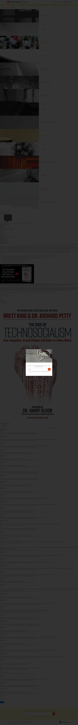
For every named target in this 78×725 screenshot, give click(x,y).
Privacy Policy (47, 371)
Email (30, 369)
